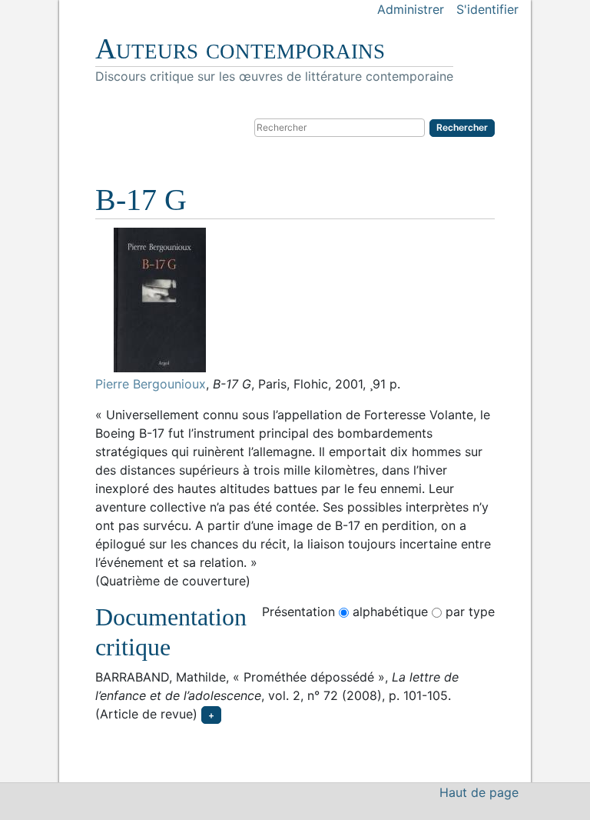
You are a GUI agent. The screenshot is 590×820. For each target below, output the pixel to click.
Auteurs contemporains (240, 48)
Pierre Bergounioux (150, 384)
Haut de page (479, 792)
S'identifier (487, 9)
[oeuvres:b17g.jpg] (295, 300)
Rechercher (462, 127)
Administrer (410, 9)
